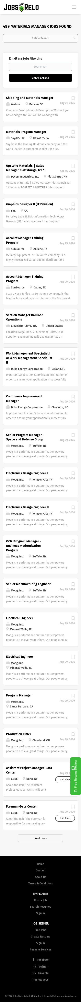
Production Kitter (18, 734)
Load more (40, 838)
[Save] (73, 99)
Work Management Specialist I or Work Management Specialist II (29, 358)
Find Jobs (40, 930)
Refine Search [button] (40, 38)
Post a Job (40, 900)
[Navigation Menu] (74, 7)
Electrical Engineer (19, 618)
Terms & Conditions (40, 883)
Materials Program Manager (26, 132)
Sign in (40, 913)
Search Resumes (40, 906)
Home (40, 864)
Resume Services (41, 949)
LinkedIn (43, 973)
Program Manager (19, 695)
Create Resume (40, 936)
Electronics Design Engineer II (27, 507)
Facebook (43, 959)
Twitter (43, 966)
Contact (40, 870)
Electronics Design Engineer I (27, 473)
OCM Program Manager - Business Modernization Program (23, 545)
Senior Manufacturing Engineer (28, 584)
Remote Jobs (41, 979)
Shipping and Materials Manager (29, 98)
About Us (40, 877)
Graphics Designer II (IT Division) (29, 204)
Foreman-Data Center (21, 806)
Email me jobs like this (25, 58)
